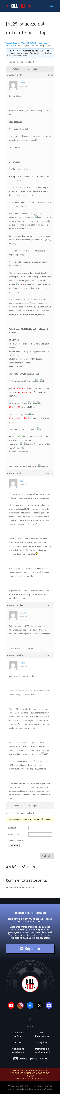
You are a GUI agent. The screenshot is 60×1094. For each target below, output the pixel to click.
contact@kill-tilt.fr (32, 1058)
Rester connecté (16, 840)
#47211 (49, 605)
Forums (16, 43)
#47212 (49, 655)
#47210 (49, 473)
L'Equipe (42, 1042)
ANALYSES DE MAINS (29, 43)
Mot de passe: (13, 834)
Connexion (13, 845)
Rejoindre (32, 948)
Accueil (9, 43)
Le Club (18, 1042)
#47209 (49, 75)
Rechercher (47, 856)
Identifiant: (12, 828)
